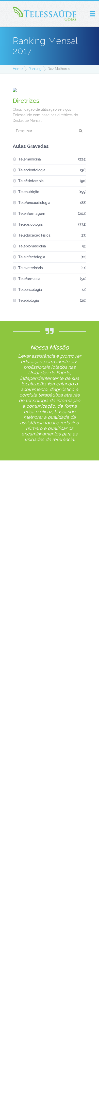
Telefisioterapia (31, 181)
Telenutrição (28, 192)
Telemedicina (29, 159)
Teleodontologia (31, 170)
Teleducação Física (34, 235)
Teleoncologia (30, 290)
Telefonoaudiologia (34, 203)
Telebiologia (28, 300)
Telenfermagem (31, 214)
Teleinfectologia (31, 257)
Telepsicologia (30, 224)
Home (18, 69)
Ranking (35, 69)
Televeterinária (30, 268)
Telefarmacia (29, 279)
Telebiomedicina (32, 246)
